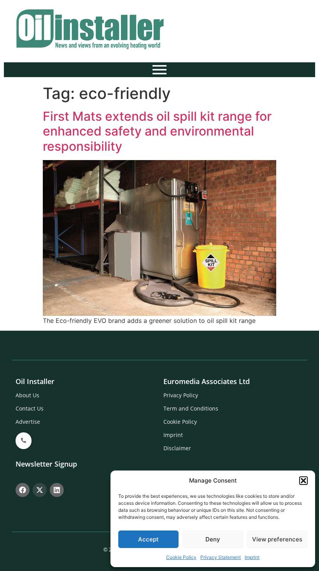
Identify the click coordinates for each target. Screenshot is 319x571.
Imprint (252, 557)
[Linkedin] (57, 490)
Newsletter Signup (46, 464)
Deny (212, 539)
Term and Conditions (190, 408)
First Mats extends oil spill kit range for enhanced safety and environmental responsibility (157, 131)
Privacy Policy (180, 395)
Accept (148, 539)
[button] (303, 481)
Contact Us (30, 408)
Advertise (28, 421)
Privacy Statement (220, 557)
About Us (27, 395)
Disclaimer (177, 448)
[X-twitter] (40, 490)
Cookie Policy (181, 557)
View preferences (277, 539)
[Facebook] (23, 490)
